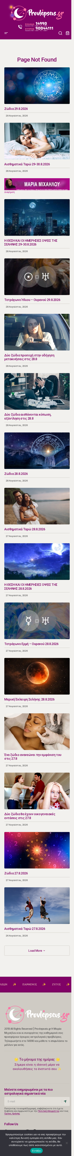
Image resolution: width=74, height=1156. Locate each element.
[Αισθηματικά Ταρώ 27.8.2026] (37, 905)
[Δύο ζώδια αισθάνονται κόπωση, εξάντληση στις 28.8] (37, 391)
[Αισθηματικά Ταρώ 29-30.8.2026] (37, 141)
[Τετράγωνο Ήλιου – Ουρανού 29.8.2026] (37, 276)
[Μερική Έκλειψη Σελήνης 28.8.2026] (37, 676)
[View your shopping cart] (67, 33)
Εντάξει (36, 1150)
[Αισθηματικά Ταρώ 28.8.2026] (37, 506)
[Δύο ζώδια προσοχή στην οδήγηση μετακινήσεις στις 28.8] (37, 332)
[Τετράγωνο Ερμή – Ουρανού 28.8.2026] (37, 620)
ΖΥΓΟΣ (33, 984)
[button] (6, 11)
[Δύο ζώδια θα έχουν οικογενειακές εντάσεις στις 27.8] (37, 791)
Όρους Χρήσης (12, 1113)
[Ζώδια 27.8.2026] (37, 850)
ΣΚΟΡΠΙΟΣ (60, 984)
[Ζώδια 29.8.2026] (37, 85)
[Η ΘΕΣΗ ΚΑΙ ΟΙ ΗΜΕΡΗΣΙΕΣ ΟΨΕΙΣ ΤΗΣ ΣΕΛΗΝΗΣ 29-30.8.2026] (37, 217)
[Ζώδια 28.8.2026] (37, 450)
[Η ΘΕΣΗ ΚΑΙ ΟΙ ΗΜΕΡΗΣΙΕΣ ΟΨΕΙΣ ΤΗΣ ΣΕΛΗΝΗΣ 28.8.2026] (37, 561)
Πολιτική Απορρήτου (48, 1111)
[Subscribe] (66, 1101)
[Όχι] (67, 1143)
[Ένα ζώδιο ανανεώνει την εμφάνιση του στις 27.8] (37, 731)
